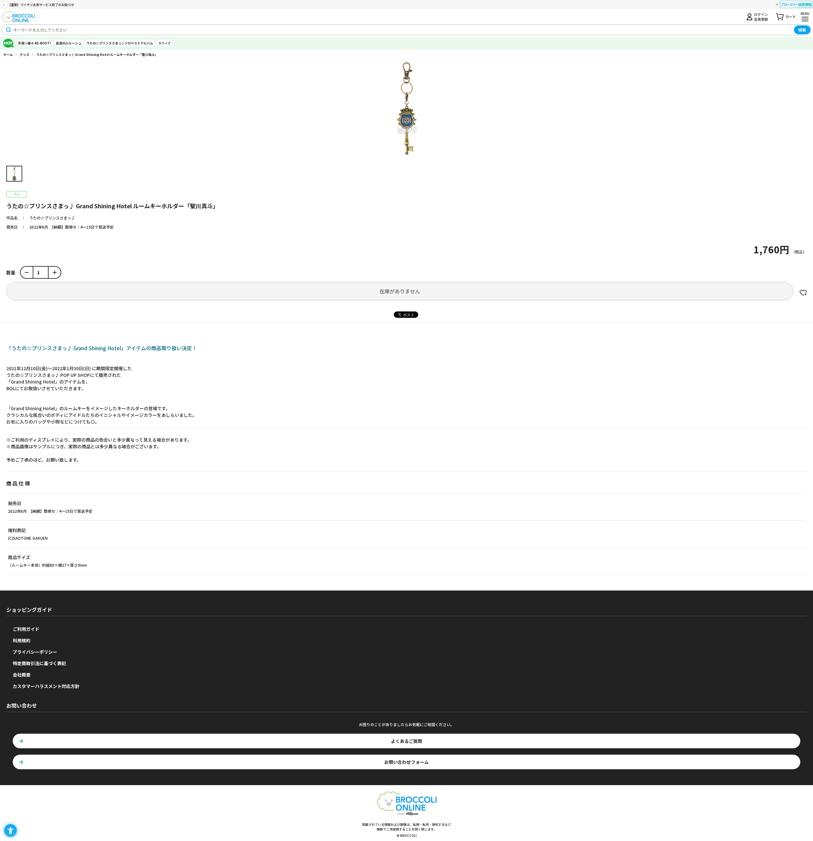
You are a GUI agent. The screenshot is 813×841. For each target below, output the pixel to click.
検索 (802, 29)
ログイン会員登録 (761, 16)
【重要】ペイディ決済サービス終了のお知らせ (41, 4)
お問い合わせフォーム (406, 762)
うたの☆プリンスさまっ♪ (52, 217)
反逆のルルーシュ (68, 43)
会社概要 (21, 674)
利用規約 (21, 640)
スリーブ (164, 43)
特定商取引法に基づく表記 (39, 663)
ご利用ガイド (26, 629)
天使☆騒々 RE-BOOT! (34, 43)
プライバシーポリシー (35, 652)
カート (790, 16)
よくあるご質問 (406, 741)
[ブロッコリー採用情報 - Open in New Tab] (796, 5)
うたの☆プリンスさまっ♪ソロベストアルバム (119, 43)
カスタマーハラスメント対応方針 (46, 686)
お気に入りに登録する (803, 293)
